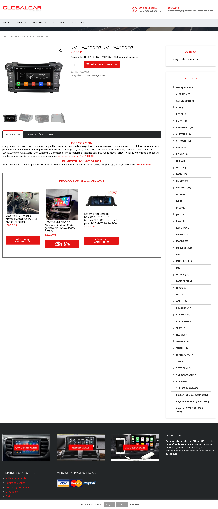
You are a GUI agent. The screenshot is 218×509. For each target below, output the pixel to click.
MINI (178, 254)
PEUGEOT (184, 307)
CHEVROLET (184, 127)
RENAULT (183, 314)
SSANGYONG (185, 354)
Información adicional (40, 134)
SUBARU (182, 341)
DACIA (181, 147)
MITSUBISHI (184, 261)
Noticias (58, 22)
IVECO (179, 200)
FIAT (181, 167)
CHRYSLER (183, 134)
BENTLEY (181, 114)
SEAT (180, 327)
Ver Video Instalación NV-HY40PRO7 (76, 155)
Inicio (5, 36)
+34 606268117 (150, 11)
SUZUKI (182, 348)
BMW (181, 120)
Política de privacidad (16, 478)
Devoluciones (13, 491)
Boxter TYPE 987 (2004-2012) (192, 394)
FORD (181, 174)
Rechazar (122, 505)
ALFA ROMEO (183, 93)
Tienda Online (144, 164)
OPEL (181, 301)
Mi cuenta (39, 22)
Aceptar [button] (109, 505)
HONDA (182, 180)
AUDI (181, 107)
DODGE (182, 154)
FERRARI (180, 160)
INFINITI (180, 194)
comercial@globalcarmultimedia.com (190, 10)
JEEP (180, 214)
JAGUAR (180, 207)
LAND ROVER (183, 227)
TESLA (179, 361)
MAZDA (182, 241)
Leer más (134, 504)
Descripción (13, 134)
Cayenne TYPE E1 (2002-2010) (192, 401)
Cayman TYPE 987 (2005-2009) (190, 410)
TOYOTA (183, 368)
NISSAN (182, 274)
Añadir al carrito (104, 64)
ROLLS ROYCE (183, 321)
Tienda (21, 22)
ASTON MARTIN (185, 100)
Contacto (77, 22)
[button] (61, 51)
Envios (9, 496)
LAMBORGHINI (184, 281)
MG (178, 267)
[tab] (13, 134)
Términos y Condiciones (18, 487)
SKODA (181, 334)
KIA (180, 221)
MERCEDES (184, 247)
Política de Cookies (15, 482)
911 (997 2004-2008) (187, 388)
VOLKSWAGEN (186, 374)
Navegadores (16, 36)
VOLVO (181, 381)
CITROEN (183, 140)
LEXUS (181, 287)
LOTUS (180, 294)
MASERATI (182, 234)
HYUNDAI (86, 75)
